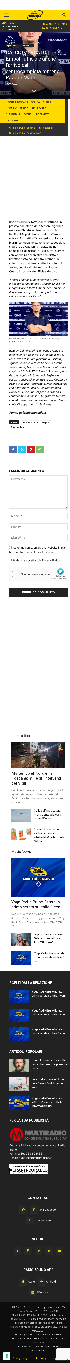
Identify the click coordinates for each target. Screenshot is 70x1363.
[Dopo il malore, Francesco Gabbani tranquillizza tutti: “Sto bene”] (21, 939)
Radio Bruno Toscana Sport (26, 133)
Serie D (24, 108)
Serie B (47, 102)
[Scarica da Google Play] (41, 1282)
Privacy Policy (51, 560)
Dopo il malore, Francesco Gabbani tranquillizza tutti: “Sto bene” (49, 938)
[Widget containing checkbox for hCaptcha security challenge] (38, 574)
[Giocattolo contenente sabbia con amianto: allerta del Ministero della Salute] (21, 834)
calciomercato (29, 422)
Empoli (46, 422)
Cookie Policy (39, 1358)
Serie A (35, 102)
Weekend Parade (10, 26)
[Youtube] (59, 1251)
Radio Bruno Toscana (23, 127)
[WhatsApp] (40, 449)
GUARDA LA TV (54, 28)
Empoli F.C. (28, 45)
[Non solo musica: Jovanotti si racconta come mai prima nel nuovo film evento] (19, 1065)
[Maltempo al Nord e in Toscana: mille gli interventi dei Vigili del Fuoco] (38, 755)
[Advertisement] (35, 180)
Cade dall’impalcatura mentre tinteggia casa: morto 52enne (48, 814)
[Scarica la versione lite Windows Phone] (32, 1292)
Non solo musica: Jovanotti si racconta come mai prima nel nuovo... (50, 1064)
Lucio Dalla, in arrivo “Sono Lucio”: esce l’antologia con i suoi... (49, 1083)
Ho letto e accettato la (37, 560)
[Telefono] (30, 1220)
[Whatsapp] (34, 1210)
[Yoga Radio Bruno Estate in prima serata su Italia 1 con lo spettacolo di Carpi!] (38, 877)
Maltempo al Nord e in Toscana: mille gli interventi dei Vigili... (36, 778)
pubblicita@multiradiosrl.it (35, 1157)
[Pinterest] (31, 449)
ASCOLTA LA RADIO (56, 24)
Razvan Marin (19, 427)
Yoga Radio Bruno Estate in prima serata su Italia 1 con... (37, 904)
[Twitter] (22, 449)
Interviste (42, 114)
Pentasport (47, 127)
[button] (64, 15)
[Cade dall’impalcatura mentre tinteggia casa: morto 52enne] (21, 815)
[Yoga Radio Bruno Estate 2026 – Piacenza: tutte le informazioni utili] (19, 1103)
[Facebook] (13, 449)
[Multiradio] (38, 1141)
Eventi (28, 114)
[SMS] (23, 1210)
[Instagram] (28, 1251)
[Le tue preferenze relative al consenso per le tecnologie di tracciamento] (6, 1356)
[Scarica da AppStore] (23, 1282)
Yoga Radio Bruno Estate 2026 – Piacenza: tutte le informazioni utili (47, 1102)
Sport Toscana (13, 45)
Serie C (12, 108)
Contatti (14, 120)
